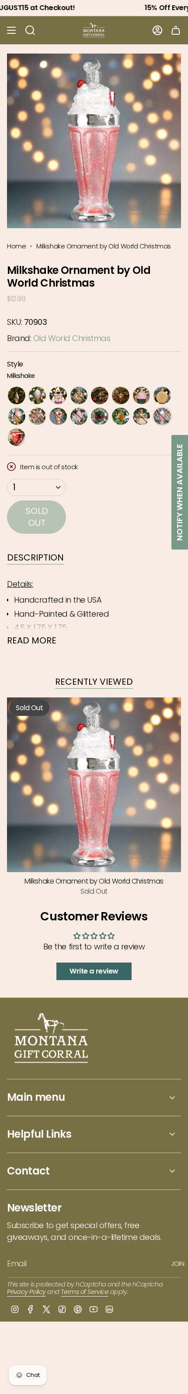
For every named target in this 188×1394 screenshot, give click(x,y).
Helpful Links (39, 1134)
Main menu (36, 1097)
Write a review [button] (94, 971)
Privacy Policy (26, 1291)
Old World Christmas (71, 338)
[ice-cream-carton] (58, 395)
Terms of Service (84, 1291)
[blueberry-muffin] (141, 416)
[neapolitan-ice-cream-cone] (16, 416)
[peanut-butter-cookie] (162, 395)
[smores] (120, 416)
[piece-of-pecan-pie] (120, 395)
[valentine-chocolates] (16, 437)
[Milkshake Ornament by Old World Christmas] (94, 784)
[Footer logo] (52, 1039)
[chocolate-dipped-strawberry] (99, 416)
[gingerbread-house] (37, 416)
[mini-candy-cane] (99, 395)
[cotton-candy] (79, 416)
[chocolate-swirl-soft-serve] (16, 395)
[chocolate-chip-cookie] (79, 395)
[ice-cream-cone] (37, 395)
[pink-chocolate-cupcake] (141, 395)
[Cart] (176, 30)
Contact (28, 1171)
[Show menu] (11, 30)
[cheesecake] (58, 416)
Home (16, 246)
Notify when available (179, 492)
